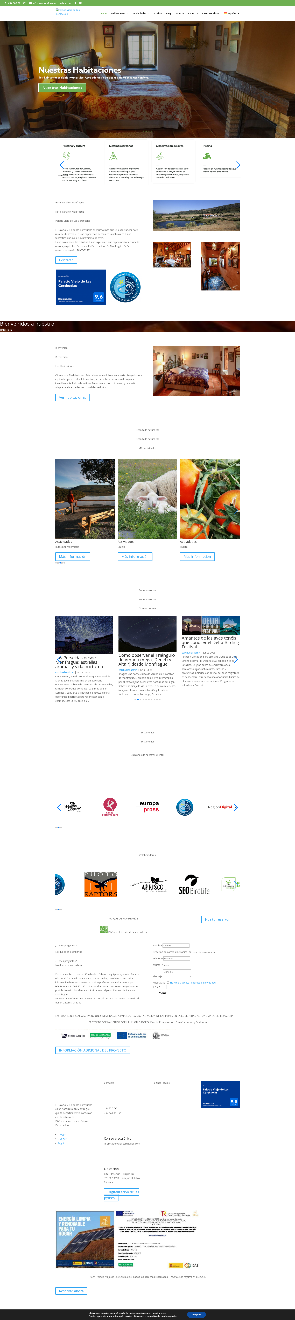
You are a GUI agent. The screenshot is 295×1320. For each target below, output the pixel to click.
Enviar (161, 986)
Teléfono (158, 951)
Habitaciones (118, 14)
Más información (72, 556)
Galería (179, 14)
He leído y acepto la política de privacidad (193, 976)
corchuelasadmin (64, 669)
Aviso (156, 976)
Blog (168, 14)
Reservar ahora (210, 14)
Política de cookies (163, 1091)
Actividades (139, 14)
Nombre (157, 938)
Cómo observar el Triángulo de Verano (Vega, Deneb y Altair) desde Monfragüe (83, 659)
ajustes (173, 1316)
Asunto (156, 958)
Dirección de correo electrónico (170, 945)
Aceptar (196, 1314)
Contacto (193, 14)
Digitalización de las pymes (121, 1188)
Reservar (50, 88)
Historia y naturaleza (76, 70)
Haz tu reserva (217, 912)
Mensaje (157, 969)
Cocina (158, 14)
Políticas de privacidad (165, 1085)
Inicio (104, 14)
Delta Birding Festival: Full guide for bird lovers (208, 640)
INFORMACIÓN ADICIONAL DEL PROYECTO (92, 1043)
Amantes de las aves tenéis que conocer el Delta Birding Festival (147, 642)
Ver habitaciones (72, 397)
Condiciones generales (165, 1098)
